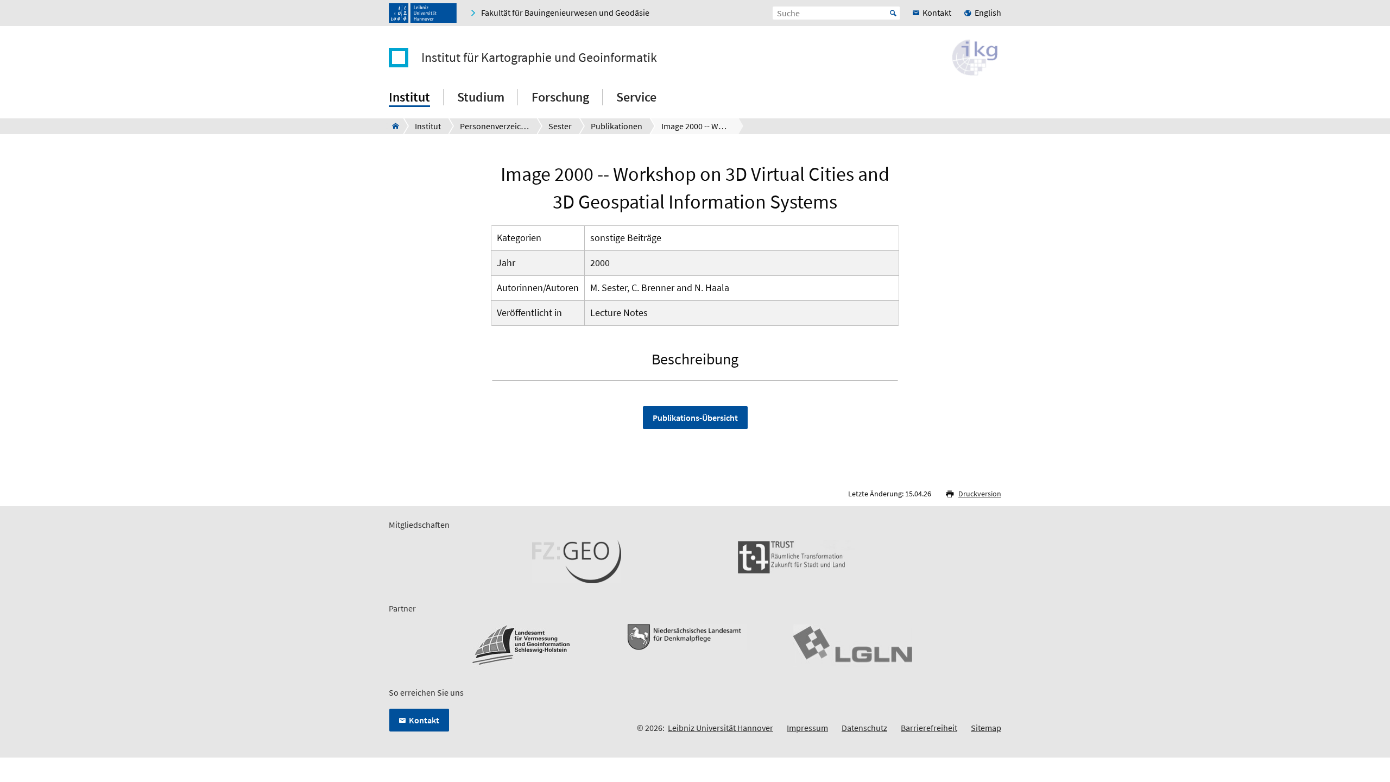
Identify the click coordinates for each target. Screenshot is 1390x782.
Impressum (807, 727)
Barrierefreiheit (929, 727)
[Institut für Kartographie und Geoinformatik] (392, 126)
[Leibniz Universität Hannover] (423, 13)
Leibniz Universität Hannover (720, 727)
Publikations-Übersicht (695, 417)
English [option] (988, 12)
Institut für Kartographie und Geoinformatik (539, 57)
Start (893, 13)
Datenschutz (864, 727)
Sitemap (986, 727)
